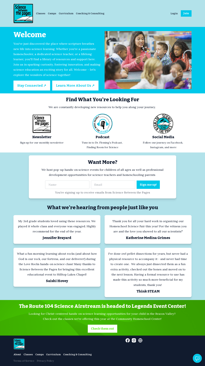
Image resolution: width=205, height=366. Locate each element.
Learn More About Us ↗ (75, 85)
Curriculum (66, 13)
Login (174, 13)
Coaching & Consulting (90, 13)
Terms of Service (23, 360)
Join (186, 13)
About (17, 354)
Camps (52, 13)
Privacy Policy (45, 360)
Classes (40, 13)
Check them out (102, 328)
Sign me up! (148, 184)
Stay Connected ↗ (31, 85)
